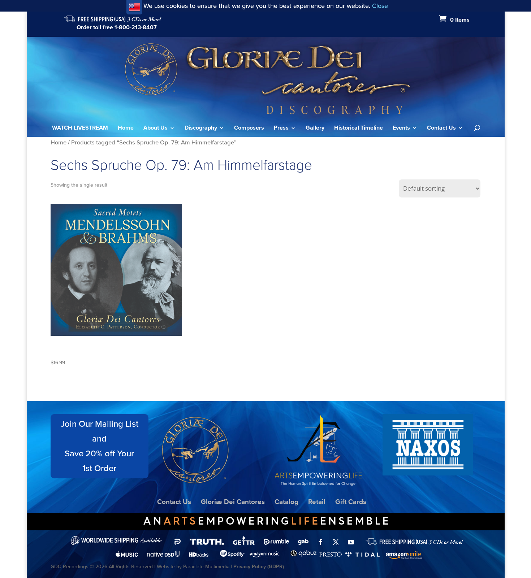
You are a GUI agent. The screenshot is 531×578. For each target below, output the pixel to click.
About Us (155, 128)
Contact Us (441, 128)
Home (126, 128)
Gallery (315, 128)
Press (281, 128)
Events (401, 128)
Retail (316, 501)
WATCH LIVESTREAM (80, 128)
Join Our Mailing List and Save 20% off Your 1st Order (99, 445)
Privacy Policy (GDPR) (258, 566)
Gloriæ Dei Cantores (233, 501)
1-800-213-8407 (136, 27)
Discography (201, 128)
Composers (249, 128)
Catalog (286, 501)
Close (380, 5)
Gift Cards (350, 501)
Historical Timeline (358, 128)
